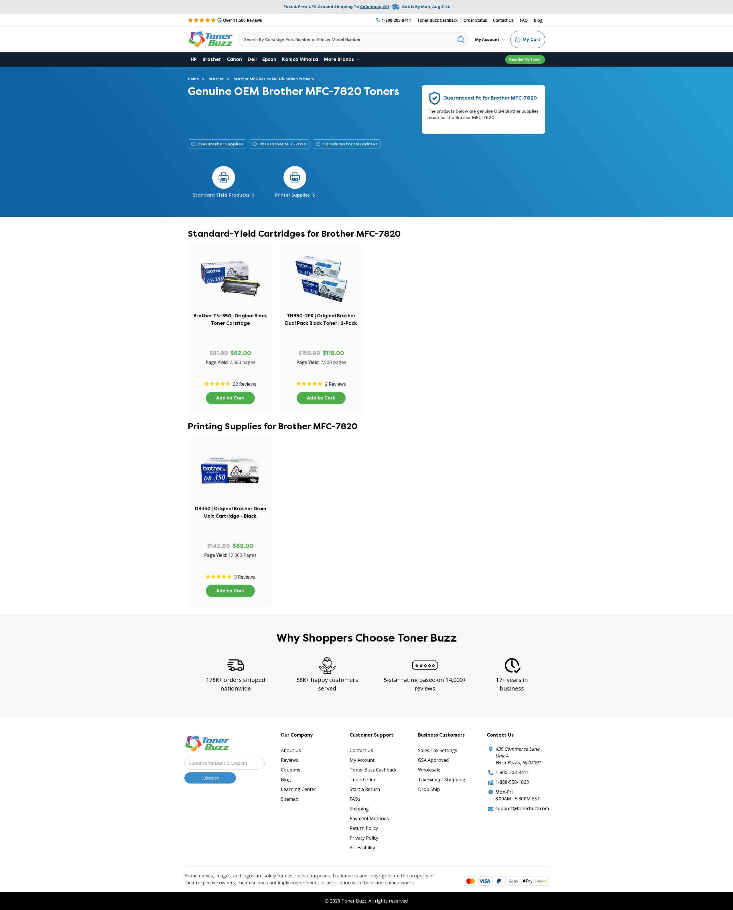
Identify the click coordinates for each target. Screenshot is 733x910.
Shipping (359, 809)
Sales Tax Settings (437, 750)
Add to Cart (230, 398)
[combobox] (353, 39)
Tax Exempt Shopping (441, 779)
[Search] (461, 39)
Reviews (289, 760)
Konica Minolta (300, 59)
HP (194, 59)
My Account (488, 39)
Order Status (475, 20)
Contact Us (503, 20)
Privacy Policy (364, 838)
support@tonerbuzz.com (522, 808)
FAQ (524, 20)
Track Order (363, 779)
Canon (234, 59)
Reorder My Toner (525, 59)
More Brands (339, 59)
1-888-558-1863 (512, 782)
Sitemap (289, 799)
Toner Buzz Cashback (437, 20)
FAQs (355, 799)
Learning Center (298, 789)
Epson (269, 59)
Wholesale (429, 770)
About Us (291, 750)
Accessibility (362, 847)
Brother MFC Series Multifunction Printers (273, 78)
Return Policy (364, 828)
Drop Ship (429, 789)
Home (193, 78)
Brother (211, 59)
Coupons (290, 770)
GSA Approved (433, 760)
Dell (252, 59)
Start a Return (365, 789)
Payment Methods (369, 818)
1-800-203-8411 (512, 772)
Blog (538, 20)
